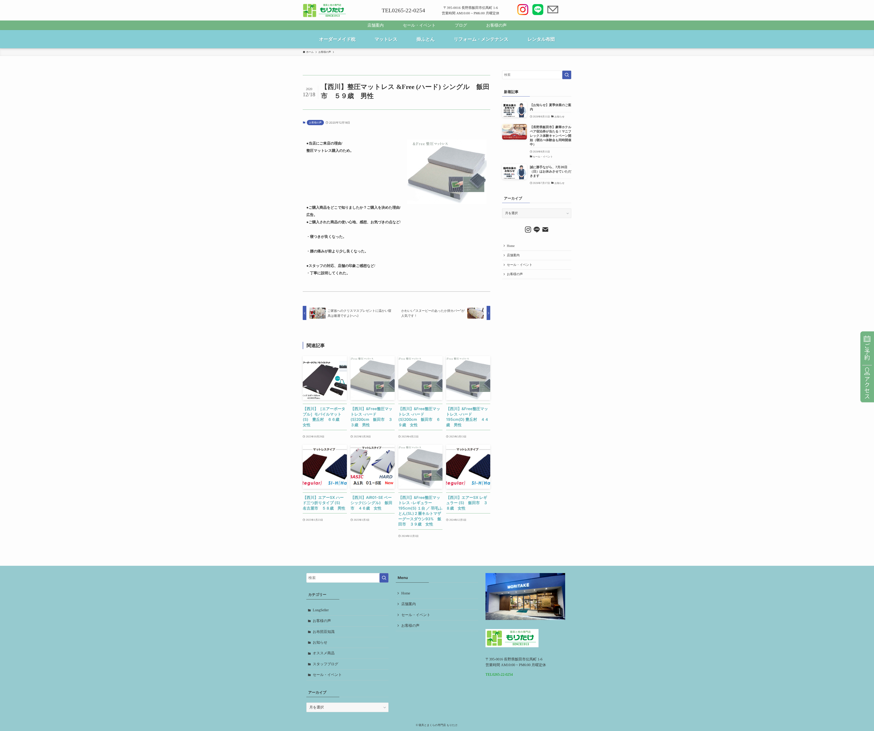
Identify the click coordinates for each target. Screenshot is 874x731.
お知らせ (320, 642)
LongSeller (321, 610)
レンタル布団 (541, 39)
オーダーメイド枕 (337, 39)
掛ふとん (426, 39)
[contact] (545, 229)
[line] (536, 229)
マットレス (386, 39)
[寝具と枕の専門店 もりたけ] (325, 10)
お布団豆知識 (324, 632)
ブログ (461, 25)
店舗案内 (375, 25)
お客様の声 (496, 25)
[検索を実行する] (566, 75)
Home (511, 246)
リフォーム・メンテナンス (481, 39)
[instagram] (528, 229)
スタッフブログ (325, 664)
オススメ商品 (324, 653)
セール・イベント (419, 25)
